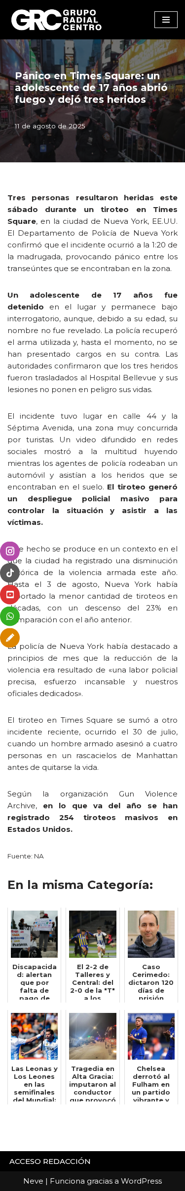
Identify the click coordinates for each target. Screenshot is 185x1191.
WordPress (141, 1181)
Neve (33, 1181)
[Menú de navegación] (166, 19)
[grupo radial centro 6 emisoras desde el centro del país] (56, 19)
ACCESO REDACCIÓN (50, 1161)
